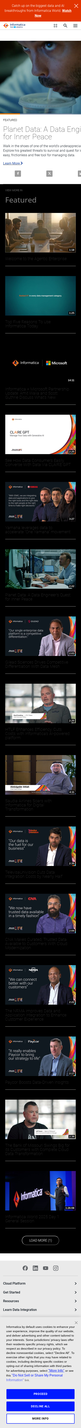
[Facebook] (25, 1268)
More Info (40, 1418)
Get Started (11, 1292)
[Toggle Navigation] (75, 25)
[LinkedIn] (35, 1268)
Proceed (41, 1394)
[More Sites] (55, 25)
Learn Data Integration (20, 1310)
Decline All (40, 1406)
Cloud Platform (14, 1283)
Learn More (12, 163)
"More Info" (56, 1370)
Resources (11, 1301)
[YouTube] (45, 1268)
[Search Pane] (65, 25)
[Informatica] (14, 26)
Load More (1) (42, 1240)
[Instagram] (55, 1268)
